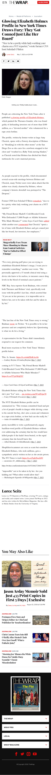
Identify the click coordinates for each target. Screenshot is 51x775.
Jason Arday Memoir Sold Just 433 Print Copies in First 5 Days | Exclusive (25, 595)
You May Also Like (17, 551)
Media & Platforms (24, 16)
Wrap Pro (9, 727)
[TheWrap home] (18, 2)
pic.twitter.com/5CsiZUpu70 (34, 393)
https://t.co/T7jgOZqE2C (12, 376)
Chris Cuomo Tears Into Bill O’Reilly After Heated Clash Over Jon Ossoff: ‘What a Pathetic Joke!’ (15, 638)
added (46, 220)
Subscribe (43, 2)
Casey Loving (12, 605)
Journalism (38, 16)
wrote (12, 323)
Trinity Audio (24, 105)
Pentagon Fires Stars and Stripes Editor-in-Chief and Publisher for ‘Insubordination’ (16, 619)
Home (11, 16)
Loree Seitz (10, 54)
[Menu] (4, 2)
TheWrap (8, 719)
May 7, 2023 (36, 360)
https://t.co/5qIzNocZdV (32, 457)
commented (23, 224)
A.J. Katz (23, 605)
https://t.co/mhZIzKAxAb (27, 357)
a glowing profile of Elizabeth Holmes (27, 117)
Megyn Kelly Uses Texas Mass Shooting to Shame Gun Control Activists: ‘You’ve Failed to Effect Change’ (15, 248)
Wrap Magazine (11, 745)
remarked (37, 200)
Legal (7, 736)
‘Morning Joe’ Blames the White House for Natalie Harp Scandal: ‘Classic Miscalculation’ (16, 658)
